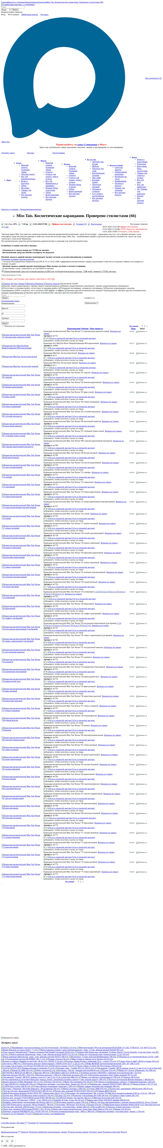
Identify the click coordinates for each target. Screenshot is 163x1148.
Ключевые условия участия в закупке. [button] (18, 259)
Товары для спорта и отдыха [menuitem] (142, 175)
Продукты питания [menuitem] (96, 185)
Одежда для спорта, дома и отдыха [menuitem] (52, 176)
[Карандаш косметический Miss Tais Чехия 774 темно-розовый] (22, 867)
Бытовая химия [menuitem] (95, 181)
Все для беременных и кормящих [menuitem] (52, 183)
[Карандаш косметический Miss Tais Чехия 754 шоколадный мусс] (22, 681)
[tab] (74, 259)
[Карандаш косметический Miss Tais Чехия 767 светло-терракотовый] (22, 798)
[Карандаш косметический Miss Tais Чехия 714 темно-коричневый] (22, 497)
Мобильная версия (29, 14)
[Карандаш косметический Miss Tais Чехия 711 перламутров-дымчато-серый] (22, 337)
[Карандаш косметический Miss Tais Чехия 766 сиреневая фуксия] (22, 789)
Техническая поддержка (49, 1123)
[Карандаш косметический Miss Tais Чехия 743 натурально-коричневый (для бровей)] (22, 629)
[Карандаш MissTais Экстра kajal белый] (19, 357)
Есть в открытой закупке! (84, 338)
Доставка (44, 14)
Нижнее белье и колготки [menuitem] (52, 189)
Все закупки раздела (26, 196)
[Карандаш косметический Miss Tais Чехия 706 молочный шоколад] (22, 426)
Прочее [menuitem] (140, 196)
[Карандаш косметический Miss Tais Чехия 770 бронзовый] (22, 828)
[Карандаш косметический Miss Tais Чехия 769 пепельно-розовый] (22, 818)
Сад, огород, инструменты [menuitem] (98, 195)
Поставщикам (67, 1123)
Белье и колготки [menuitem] (25, 182)
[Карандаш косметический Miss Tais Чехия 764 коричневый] (22, 779)
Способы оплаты (8, 1123)
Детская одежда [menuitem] (28, 174)
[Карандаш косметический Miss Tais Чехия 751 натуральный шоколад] (22, 652)
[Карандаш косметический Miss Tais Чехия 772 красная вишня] (22, 847)
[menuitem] (8, 180)
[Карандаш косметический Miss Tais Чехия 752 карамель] (22, 662)
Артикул (5, 318)
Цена (3, 308)
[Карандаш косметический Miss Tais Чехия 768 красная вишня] (22, 808)
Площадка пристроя (111, 1132)
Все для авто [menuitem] (140, 181)
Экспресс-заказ (95, 1132)
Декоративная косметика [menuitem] (121, 173)
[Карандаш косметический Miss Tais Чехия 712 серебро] (22, 477)
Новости (25, 1132)
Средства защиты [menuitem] (119, 168)
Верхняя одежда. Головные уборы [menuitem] (25, 168)
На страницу (134, 326)
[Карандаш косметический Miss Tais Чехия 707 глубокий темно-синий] (22, 436)
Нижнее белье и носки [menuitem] (75, 185)
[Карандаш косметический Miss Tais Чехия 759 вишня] (22, 730)
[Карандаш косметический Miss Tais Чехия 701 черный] (22, 377)
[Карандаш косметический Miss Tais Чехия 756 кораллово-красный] (22, 701)
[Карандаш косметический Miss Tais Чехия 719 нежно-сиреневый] (22, 548)
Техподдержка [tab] (58, 153)
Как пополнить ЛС (153, 78)
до (2, 313)
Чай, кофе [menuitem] (96, 178)
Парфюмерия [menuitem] (120, 181)
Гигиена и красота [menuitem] (119, 184)
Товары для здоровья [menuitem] (120, 189)
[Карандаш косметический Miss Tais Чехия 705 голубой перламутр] (22, 416)
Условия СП (81, 224)
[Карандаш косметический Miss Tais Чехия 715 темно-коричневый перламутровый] (22, 507)
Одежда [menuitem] (49, 172)
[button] (46, 338)
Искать (15, 10)
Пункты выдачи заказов (78, 1132)
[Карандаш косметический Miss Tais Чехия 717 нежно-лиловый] (22, 528)
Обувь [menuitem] (23, 186)
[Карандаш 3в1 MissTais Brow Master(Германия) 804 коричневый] (22, 348)
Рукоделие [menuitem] (141, 164)
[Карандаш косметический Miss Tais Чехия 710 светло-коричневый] (22, 467)
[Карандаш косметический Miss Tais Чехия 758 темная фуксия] (22, 720)
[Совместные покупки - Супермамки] (18, 4)
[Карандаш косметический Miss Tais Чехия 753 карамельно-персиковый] (22, 671)
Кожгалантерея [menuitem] (52, 195)
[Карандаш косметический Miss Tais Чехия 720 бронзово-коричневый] (22, 557)
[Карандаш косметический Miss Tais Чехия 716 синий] (22, 518)
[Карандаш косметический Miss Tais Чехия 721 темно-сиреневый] (22, 567)
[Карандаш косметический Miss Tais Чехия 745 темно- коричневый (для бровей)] (22, 641)
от (7, 308)
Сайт (6, 227)
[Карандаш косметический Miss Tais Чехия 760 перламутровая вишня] (22, 740)
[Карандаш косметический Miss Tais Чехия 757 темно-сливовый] (22, 711)
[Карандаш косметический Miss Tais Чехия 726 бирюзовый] (22, 608)
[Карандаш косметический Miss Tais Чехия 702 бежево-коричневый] (22, 387)
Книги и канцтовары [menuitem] (142, 160)
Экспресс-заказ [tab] (8, 153)
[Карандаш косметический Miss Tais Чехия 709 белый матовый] (22, 457)
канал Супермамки (87, 144)
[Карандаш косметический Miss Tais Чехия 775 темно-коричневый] (22, 876)
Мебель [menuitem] (95, 166)
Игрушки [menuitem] (25, 188)
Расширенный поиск (10, 301)
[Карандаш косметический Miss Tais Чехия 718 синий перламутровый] (22, 538)
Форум (124, 1132)
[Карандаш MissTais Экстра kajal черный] (20, 366)
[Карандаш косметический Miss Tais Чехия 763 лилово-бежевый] (22, 769)
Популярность (96, 329)
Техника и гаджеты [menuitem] (96, 190)
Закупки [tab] (30, 153)
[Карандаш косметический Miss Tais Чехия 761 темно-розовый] (22, 750)
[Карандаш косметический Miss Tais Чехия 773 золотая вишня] (22, 857)
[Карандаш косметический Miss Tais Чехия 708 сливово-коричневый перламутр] (22, 447)
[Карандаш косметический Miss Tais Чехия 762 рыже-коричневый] (22, 759)
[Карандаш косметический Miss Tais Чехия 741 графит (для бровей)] (22, 618)
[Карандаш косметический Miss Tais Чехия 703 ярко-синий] (22, 397)
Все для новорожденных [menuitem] (28, 177)
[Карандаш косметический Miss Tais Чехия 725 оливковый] (22, 597)
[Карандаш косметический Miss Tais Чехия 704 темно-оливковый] (22, 406)
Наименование (7, 303)
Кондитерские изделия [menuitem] (98, 174)
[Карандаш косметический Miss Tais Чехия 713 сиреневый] (22, 487)
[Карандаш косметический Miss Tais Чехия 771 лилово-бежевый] (22, 837)
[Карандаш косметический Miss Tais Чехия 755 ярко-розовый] (22, 691)
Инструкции (96, 224)
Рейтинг (85, 329)
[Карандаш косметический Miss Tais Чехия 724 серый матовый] (22, 587)
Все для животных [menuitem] (141, 185)
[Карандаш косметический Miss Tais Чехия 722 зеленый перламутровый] (22, 577)
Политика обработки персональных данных (48, 1132)
